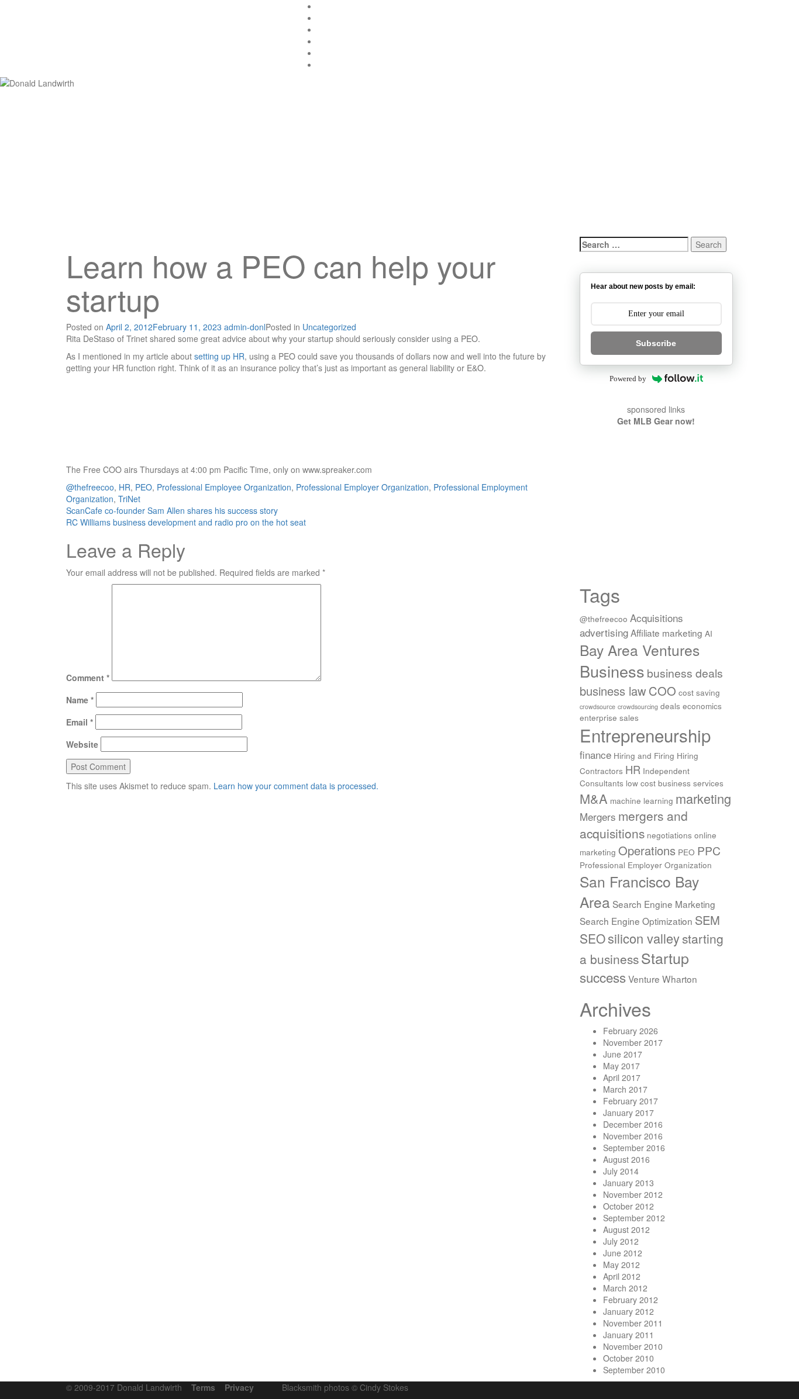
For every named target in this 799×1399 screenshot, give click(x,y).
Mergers (598, 816)
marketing (703, 798)
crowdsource (597, 706)
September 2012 (634, 1218)
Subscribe (656, 343)
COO (662, 690)
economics (702, 705)
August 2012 (626, 1229)
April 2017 (621, 1077)
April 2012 (621, 1276)
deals (670, 705)
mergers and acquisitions (634, 824)
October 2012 (628, 1206)
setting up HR (219, 356)
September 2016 (634, 1147)
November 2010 (633, 1346)
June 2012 (622, 1253)
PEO (143, 487)
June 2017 (622, 1054)
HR (124, 487)
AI (708, 633)
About (328, 52)
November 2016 (633, 1136)
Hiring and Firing (644, 755)
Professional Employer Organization (362, 487)
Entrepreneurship (645, 735)
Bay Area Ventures (640, 650)
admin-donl (245, 327)
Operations (647, 850)
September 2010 (634, 1370)
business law (613, 690)
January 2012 (628, 1311)
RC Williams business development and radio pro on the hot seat (186, 522)
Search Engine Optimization (636, 920)
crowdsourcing (638, 706)
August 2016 (626, 1159)
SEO (592, 938)
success (603, 977)
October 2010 (628, 1358)
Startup (665, 957)
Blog (326, 17)
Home (329, 6)
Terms (203, 1387)
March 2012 (625, 1288)
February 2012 (630, 1299)
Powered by (627, 378)
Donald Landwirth (139, 21)
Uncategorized (329, 327)
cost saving (699, 692)
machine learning (641, 800)
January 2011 (628, 1335)
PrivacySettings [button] (346, 64)
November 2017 (633, 1042)
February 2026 (630, 1031)
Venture (644, 978)
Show (328, 29)
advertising (604, 632)
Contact (332, 41)
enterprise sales (609, 717)
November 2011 (633, 1323)
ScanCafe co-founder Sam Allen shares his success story (172, 510)
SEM (707, 919)
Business (612, 670)
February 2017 (630, 1101)
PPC (709, 850)
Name (80, 700)
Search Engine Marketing (663, 903)
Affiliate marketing (666, 632)
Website (82, 744)
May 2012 (621, 1264)
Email (79, 722)
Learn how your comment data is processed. (295, 786)
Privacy (239, 1387)
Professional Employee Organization (224, 487)
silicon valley (644, 938)
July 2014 (621, 1171)
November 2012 (633, 1194)
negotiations (669, 835)
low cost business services (675, 783)
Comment (87, 677)
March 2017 (625, 1089)
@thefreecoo (90, 487)
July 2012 (621, 1241)
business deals (685, 672)
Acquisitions (656, 617)
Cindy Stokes (384, 1387)
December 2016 (633, 1124)
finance (595, 754)
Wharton (679, 978)
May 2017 (621, 1066)
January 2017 (628, 1112)
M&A (594, 798)
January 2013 (628, 1183)
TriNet (129, 499)
